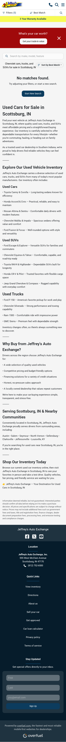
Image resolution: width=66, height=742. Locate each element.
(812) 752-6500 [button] (35, 565)
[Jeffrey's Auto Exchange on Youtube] (40, 536)
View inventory (33, 586)
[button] (51, 5)
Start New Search (33, 93)
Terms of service (33, 645)
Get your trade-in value (33, 41)
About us (33, 603)
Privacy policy (33, 637)
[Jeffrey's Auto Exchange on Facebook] (25, 536)
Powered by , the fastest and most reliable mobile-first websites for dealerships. (33, 727)
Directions (33, 595)
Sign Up (33, 706)
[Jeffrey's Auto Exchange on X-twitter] (33, 536)
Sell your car (33, 612)
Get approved (33, 620)
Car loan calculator (33, 628)
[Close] (59, 38)
